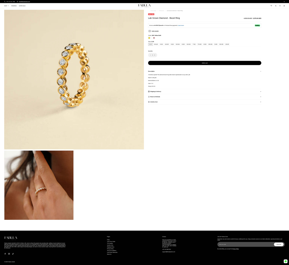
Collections (161, 10)
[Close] (284, 1)
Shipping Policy (110, 247)
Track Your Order (111, 241)
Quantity (150, 51)
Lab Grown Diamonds (112, 252)
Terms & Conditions (111, 250)
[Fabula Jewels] (144, 6)
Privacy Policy (110, 248)
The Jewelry (110, 243)
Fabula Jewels (11, 261)
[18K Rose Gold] (154, 38)
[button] (284, 5)
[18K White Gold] (151, 38)
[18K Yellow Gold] (149, 38)
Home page (153, 10)
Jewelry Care (110, 245)
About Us (109, 254)
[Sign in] (280, 5)
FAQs (108, 239)
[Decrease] (149, 55)
